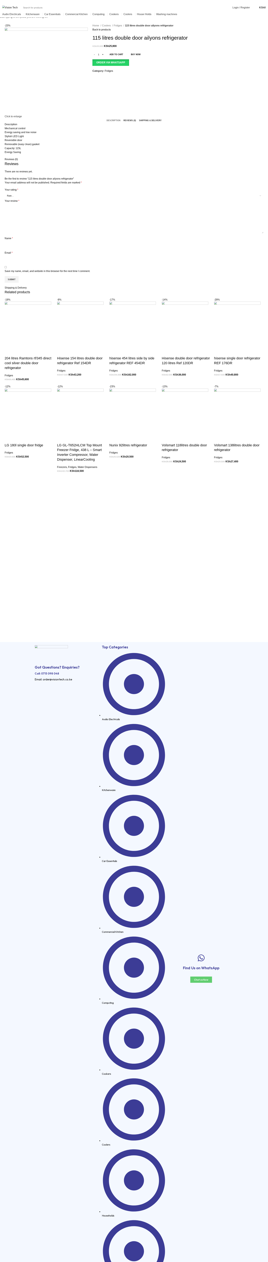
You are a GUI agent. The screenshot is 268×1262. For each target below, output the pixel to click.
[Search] (253, 8)
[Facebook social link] (249, 2)
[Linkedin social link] (260, 2)
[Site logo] (10, 7)
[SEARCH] (230, 5)
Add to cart (116, 54)
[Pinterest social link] (257, 2)
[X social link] (253, 2)
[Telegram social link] (264, 2)
